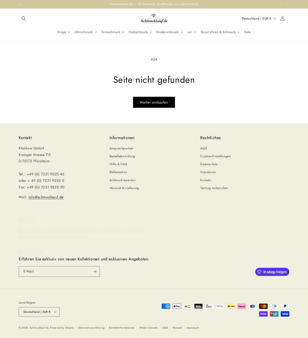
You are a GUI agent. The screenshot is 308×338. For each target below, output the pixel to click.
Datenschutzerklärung (91, 327)
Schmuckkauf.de (39, 327)
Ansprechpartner (122, 148)
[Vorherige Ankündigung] (20, 4)
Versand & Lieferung (124, 188)
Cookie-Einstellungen (215, 156)
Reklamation (118, 172)
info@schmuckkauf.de (46, 197)
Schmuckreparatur (123, 180)
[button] (24, 18)
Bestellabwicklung (122, 156)
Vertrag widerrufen (214, 188)
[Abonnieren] (95, 271)
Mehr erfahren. (31, 250)
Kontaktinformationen (122, 327)
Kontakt (205, 180)
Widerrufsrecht (149, 327)
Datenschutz (209, 164)
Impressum (208, 172)
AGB (203, 148)
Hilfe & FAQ (118, 164)
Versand (177, 327)
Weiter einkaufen (154, 102)
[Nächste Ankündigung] (288, 4)
